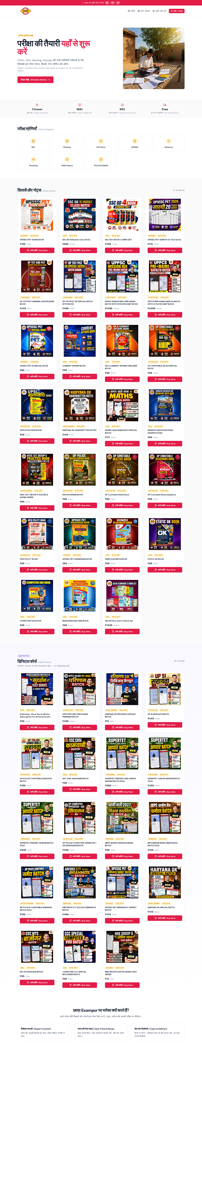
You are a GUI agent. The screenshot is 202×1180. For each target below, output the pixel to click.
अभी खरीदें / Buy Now (39, 250)
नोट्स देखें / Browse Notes (34, 79)
